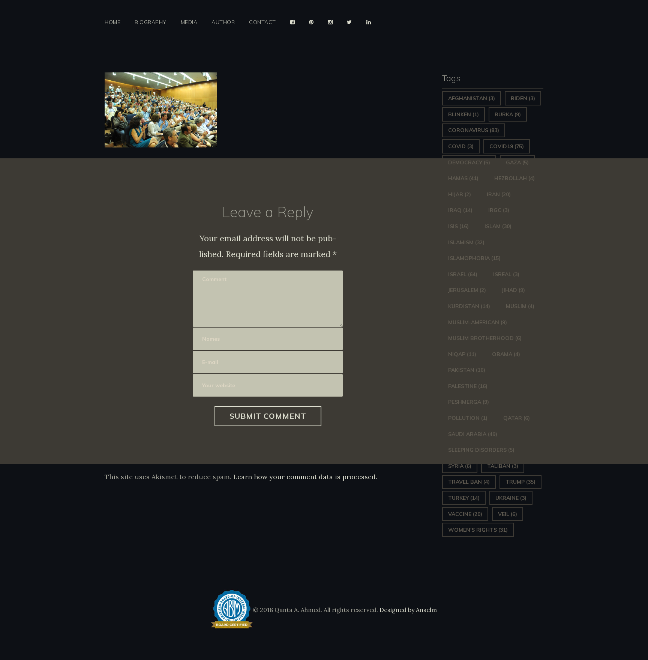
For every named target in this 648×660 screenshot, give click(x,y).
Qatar (516, 418)
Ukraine (510, 498)
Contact (262, 22)
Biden (523, 98)
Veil (507, 514)
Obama (506, 354)
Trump (521, 481)
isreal (506, 274)
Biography (150, 22)
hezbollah (514, 178)
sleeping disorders (481, 450)
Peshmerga (468, 401)
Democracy (469, 162)
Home (112, 22)
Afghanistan (471, 98)
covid (461, 146)
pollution (468, 418)
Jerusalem (467, 290)
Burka (508, 114)
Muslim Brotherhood (485, 338)
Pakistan (466, 370)
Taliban (502, 466)
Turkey (464, 498)
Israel (462, 274)
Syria (459, 466)
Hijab (459, 194)
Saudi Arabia (472, 434)
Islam (498, 226)
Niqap (462, 354)
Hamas (463, 178)
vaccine (465, 514)
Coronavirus (473, 130)
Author (223, 22)
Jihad (513, 290)
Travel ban (469, 481)
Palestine (468, 386)
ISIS (458, 226)
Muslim (520, 306)
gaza (517, 162)
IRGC (498, 210)
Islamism (466, 242)
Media (189, 22)
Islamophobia (474, 258)
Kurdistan (469, 306)
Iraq (460, 210)
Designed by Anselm (407, 609)
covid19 (506, 146)
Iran (499, 194)
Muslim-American (477, 322)
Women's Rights (478, 529)
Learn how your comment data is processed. (305, 476)
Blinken (463, 114)
